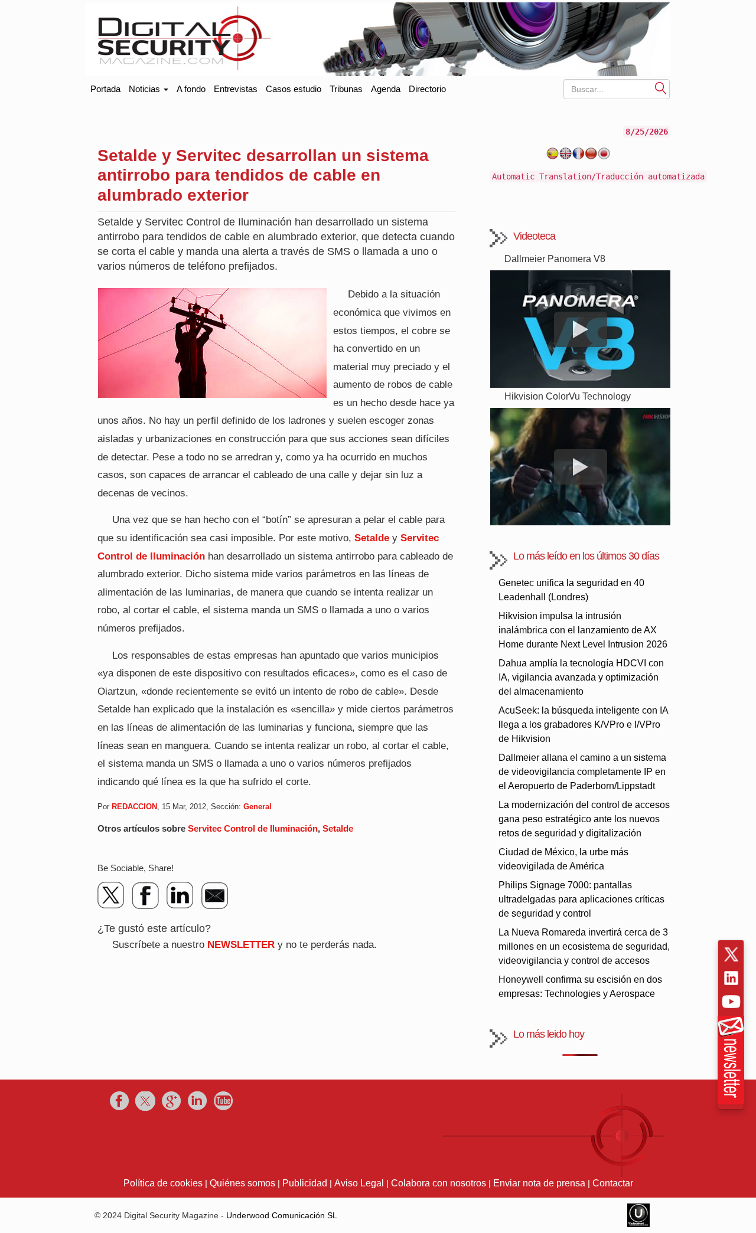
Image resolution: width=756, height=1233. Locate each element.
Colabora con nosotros (438, 1183)
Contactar (612, 1183)
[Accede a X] (731, 954)
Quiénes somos (242, 1183)
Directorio (427, 89)
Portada (105, 86)
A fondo (191, 89)
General (257, 806)
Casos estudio (293, 89)
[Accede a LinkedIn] (731, 978)
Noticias (145, 89)
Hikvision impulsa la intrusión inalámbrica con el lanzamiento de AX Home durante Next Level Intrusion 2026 (582, 630)
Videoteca (534, 236)
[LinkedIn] (180, 895)
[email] (214, 895)
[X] (111, 895)
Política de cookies (163, 1183)
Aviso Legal (359, 1183)
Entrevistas (236, 89)
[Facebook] (146, 895)
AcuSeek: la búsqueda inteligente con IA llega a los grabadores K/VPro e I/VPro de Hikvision (583, 724)
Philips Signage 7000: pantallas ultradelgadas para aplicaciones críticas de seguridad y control (581, 899)
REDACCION (134, 806)
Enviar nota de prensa (539, 1183)
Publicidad (304, 1183)
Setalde (371, 538)
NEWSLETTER (241, 944)
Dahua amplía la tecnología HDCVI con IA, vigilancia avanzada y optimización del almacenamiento (581, 677)
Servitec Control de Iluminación (253, 828)
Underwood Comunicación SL (281, 1215)
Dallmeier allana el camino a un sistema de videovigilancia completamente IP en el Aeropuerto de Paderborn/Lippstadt (582, 772)
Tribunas (346, 89)
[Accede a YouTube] (731, 1001)
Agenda (385, 89)
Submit (661, 88)
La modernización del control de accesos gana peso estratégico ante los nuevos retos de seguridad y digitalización (584, 819)
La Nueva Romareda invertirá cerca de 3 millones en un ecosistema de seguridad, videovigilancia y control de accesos (584, 946)
